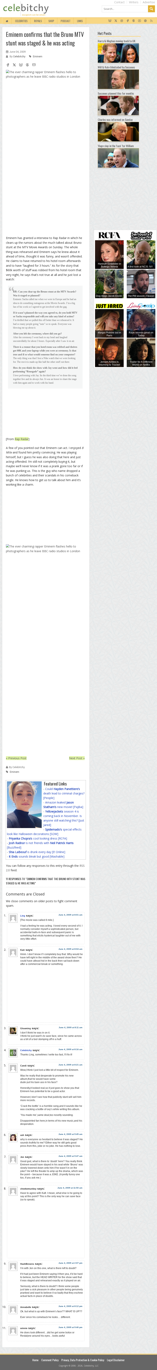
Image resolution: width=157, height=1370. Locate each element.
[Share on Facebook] (8, 65)
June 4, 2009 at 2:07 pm (70, 1263)
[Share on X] (14, 65)
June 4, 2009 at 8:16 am (70, 1049)
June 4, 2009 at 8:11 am (70, 1027)
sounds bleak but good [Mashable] (36, 856)
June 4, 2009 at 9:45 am (70, 1134)
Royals (38, 21)
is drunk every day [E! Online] (37, 852)
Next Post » (77, 758)
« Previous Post (16, 758)
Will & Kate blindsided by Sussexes (116, 67)
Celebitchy (19, 56)
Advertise (149, 2)
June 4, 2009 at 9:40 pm (70, 1327)
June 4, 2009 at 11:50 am (69, 1188)
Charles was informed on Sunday (115, 119)
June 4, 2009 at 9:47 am (70, 1156)
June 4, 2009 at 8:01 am (70, 915)
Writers (133, 2)
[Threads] (133, 21)
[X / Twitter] (115, 21)
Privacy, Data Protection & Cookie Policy (82, 1360)
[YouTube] (139, 21)
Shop (51, 21)
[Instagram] (121, 21)
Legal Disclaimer (116, 1360)
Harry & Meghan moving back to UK (116, 41)
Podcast (66, 21)
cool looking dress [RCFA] (38, 838)
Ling (22, 915)
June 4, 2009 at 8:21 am (70, 1065)
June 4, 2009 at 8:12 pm (70, 1306)
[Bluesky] (109, 21)
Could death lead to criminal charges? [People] (63, 793)
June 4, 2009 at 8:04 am (70, 949)
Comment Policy (49, 1360)
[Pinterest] (145, 21)
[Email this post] (34, 65)
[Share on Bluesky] (21, 65)
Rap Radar (21, 439)
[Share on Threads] (27, 65)
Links (80, 21)
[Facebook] (127, 21)
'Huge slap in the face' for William (116, 146)
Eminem (37, 56)
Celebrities (21, 21)
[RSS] (151, 21)
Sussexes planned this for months (116, 93)
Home (35, 1360)
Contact (119, 2)
